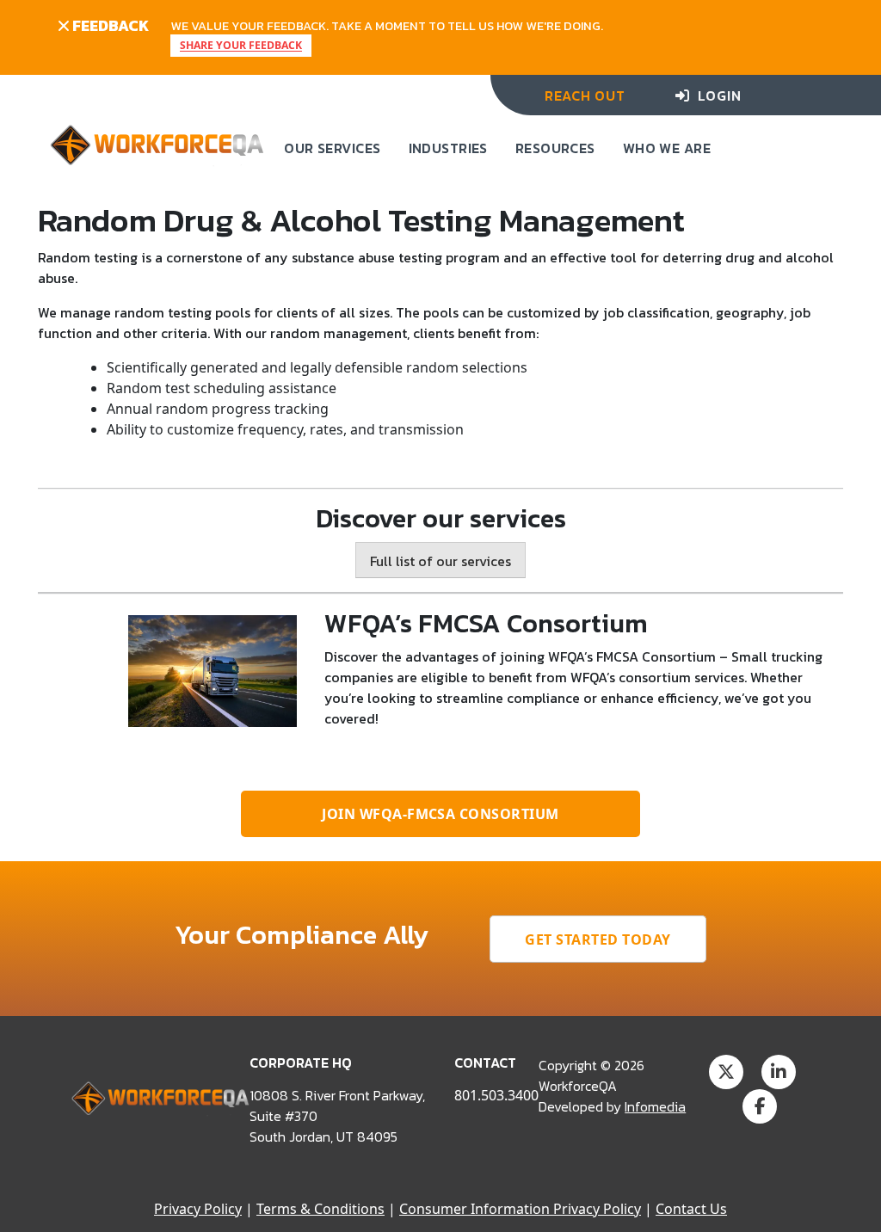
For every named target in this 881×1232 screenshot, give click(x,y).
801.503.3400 (496, 1095)
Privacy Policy (198, 1208)
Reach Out (585, 95)
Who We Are (667, 148)
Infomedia (655, 1106)
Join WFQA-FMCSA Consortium (440, 813)
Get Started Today (597, 939)
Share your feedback (241, 46)
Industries (448, 148)
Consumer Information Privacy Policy (520, 1208)
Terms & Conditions (320, 1208)
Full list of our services (440, 561)
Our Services (332, 148)
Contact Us (691, 1208)
